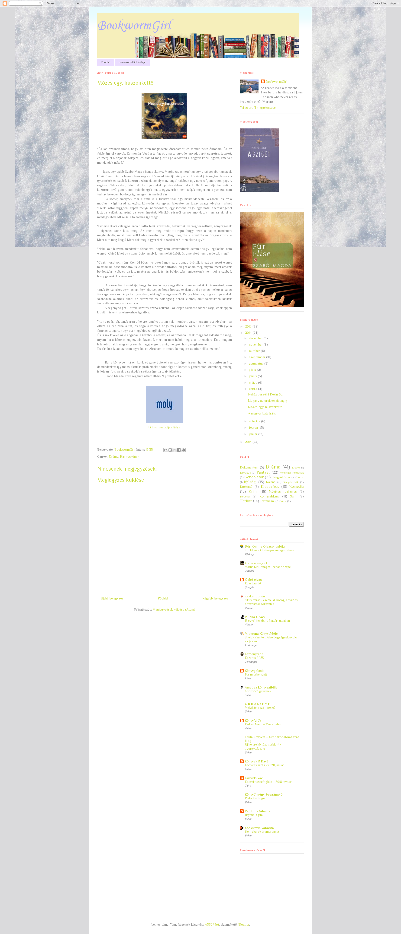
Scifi (293, 496)
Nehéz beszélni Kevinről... (265, 394)
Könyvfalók (253, 720)
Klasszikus (270, 486)
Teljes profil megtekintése (258, 107)
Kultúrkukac (254, 778)
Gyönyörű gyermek (258, 691)
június (253, 376)
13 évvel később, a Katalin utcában (267, 620)
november (256, 344)
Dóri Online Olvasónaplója (265, 546)
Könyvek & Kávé (256, 761)
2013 (248, 442)
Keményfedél (254, 654)
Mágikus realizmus (283, 491)
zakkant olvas (255, 596)
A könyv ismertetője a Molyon (164, 427)
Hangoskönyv (129, 456)
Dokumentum (249, 467)
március (255, 421)
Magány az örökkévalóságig (267, 400)
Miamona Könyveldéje (261, 633)
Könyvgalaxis (254, 671)
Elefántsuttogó (255, 798)
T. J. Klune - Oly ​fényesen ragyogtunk (269, 550)
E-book (296, 467)
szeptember (257, 357)
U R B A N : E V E (257, 704)
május (253, 382)
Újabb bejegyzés (112, 598)
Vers (283, 501)
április (253, 389)
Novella (245, 496)
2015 (248, 326)
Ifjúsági (250, 482)
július (253, 370)
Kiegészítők (290, 482)
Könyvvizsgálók (256, 563)
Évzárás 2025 (254, 658)
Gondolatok (254, 477)
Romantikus (269, 496)
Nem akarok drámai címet (262, 831)
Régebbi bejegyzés (215, 598)
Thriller (246, 501)
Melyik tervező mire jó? (260, 707)
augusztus (256, 363)
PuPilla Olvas (255, 617)
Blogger (243, 924)
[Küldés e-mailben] (165, 450)
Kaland (270, 482)
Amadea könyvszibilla (261, 687)
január (253, 434)
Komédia (296, 486)
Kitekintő (246, 486)
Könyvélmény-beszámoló (263, 794)
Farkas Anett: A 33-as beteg (263, 724)
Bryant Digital (254, 815)
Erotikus (245, 472)
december (256, 338)
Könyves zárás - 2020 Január (264, 765)
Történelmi (267, 501)
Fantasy (263, 472)
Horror (300, 477)
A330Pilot (212, 924)
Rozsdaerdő (253, 583)
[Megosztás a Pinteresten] (183, 450)
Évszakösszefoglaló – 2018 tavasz (268, 782)
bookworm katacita (259, 828)
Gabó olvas (253, 579)
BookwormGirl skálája (132, 62)
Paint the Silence (257, 811)
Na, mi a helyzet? (256, 674)
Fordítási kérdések (292, 472)
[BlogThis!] (170, 450)
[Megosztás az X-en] (174, 450)
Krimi (253, 491)
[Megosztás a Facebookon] (179, 450)
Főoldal (105, 62)
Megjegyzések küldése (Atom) (174, 609)
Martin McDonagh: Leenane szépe (268, 567)
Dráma (113, 456)
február (254, 427)
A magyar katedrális (262, 413)
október (255, 351)
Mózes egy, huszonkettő (265, 407)
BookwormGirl (134, 25)
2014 (248, 333)
